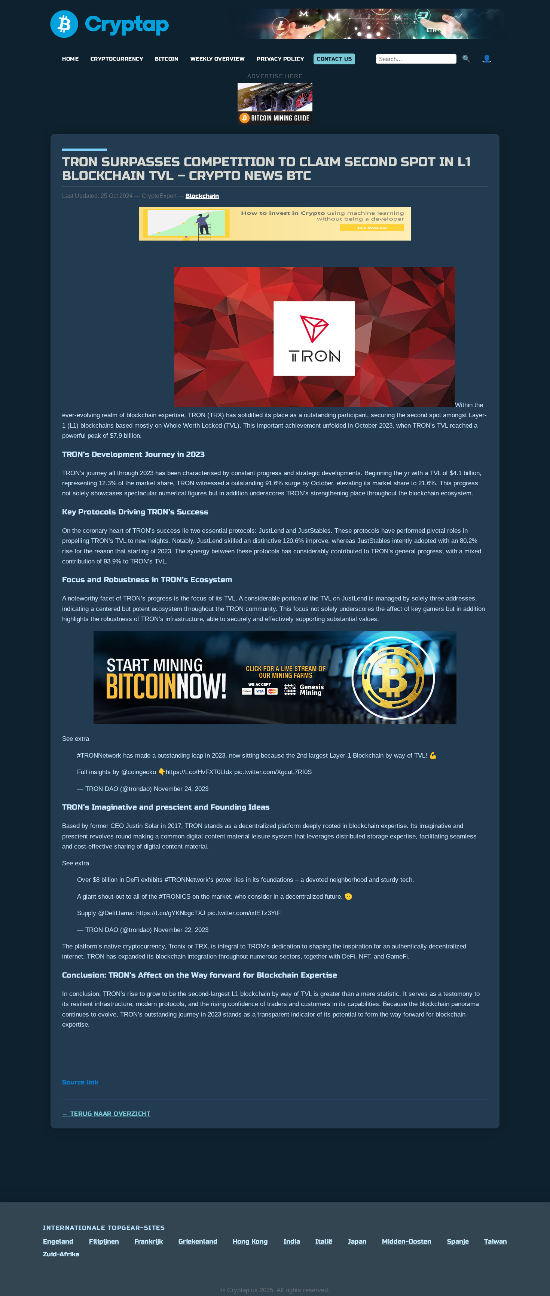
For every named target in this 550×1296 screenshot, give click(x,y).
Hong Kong (250, 1241)
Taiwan (495, 1241)
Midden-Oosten (406, 1241)
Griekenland (197, 1241)
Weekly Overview (217, 59)
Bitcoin (166, 59)
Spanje (458, 1241)
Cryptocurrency (117, 59)
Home (70, 59)
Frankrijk (148, 1241)
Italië (323, 1241)
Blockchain (202, 195)
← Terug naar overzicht (106, 1113)
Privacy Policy (280, 59)
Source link (80, 1082)
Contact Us (334, 59)
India (292, 1241)
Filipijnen (104, 1241)
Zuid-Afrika (61, 1254)
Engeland (58, 1241)
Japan (357, 1241)
